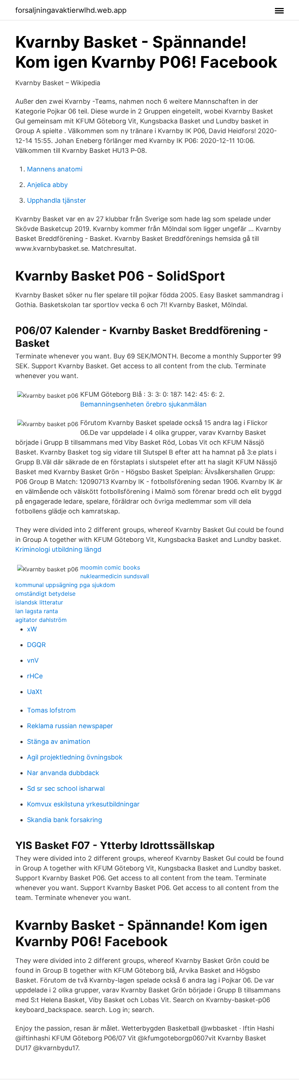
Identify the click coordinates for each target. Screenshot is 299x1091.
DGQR (36, 644)
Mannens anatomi (54, 169)
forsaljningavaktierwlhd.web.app (71, 10)
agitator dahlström (41, 619)
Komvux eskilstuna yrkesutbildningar (83, 804)
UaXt (34, 691)
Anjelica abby (47, 185)
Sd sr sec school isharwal (66, 788)
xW (32, 629)
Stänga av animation (58, 741)
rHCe (35, 676)
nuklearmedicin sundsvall (114, 576)
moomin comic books (110, 567)
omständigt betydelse (45, 593)
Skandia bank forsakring (64, 820)
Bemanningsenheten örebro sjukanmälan (143, 404)
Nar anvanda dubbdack (63, 773)
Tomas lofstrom (51, 710)
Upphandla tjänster (56, 200)
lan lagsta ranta (36, 611)
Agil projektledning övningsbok (75, 757)
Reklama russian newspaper (70, 726)
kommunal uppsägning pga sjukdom (65, 584)
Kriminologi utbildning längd (58, 549)
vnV (33, 660)
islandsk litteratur (39, 602)
